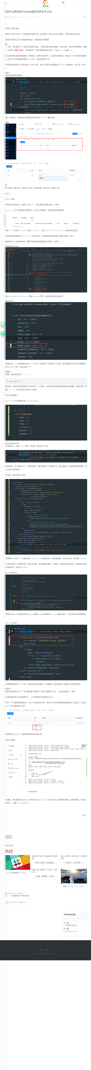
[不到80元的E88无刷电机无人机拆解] (46, 857)
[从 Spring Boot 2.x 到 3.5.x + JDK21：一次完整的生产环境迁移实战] (17, 896)
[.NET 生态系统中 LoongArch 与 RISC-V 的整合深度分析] (17, 862)
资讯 (2, 327)
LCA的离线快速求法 (70, 925)
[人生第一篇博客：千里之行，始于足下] (46, 871)
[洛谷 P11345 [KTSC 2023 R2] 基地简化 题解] (74, 876)
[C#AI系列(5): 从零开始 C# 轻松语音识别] (74, 857)
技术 (2, 336)
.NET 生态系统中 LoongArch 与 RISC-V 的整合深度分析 (27, 873)
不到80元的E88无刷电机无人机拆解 (49, 863)
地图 (47, 950)
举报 (83, 815)
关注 (85, 17)
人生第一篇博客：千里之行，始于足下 (50, 876)
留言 (42, 950)
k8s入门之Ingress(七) (70, 931)
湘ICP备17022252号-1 (45, 953)
